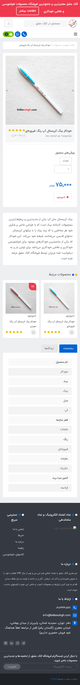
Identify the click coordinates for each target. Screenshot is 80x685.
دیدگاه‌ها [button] (49, 348)
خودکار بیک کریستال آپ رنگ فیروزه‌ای (60, 324)
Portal (54, 679)
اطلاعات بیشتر (27, 11)
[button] (8, 34)
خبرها (21, 535)
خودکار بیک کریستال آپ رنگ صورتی (22, 324)
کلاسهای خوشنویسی (13, 554)
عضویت (12, 666)
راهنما (21, 548)
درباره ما (19, 542)
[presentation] (73, 90)
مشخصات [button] (68, 348)
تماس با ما (18, 529)
